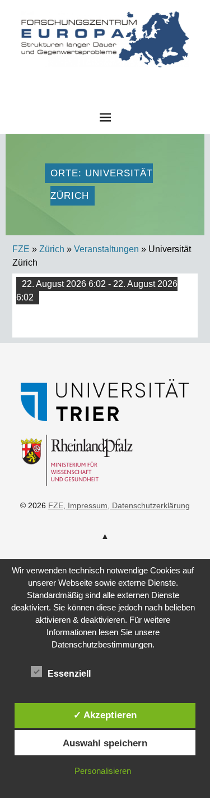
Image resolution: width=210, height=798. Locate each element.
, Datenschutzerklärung (149, 505)
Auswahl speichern (105, 743)
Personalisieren (102, 771)
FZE (105, 78)
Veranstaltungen (106, 249)
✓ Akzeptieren (105, 715)
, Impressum (85, 505)
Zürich (51, 249)
